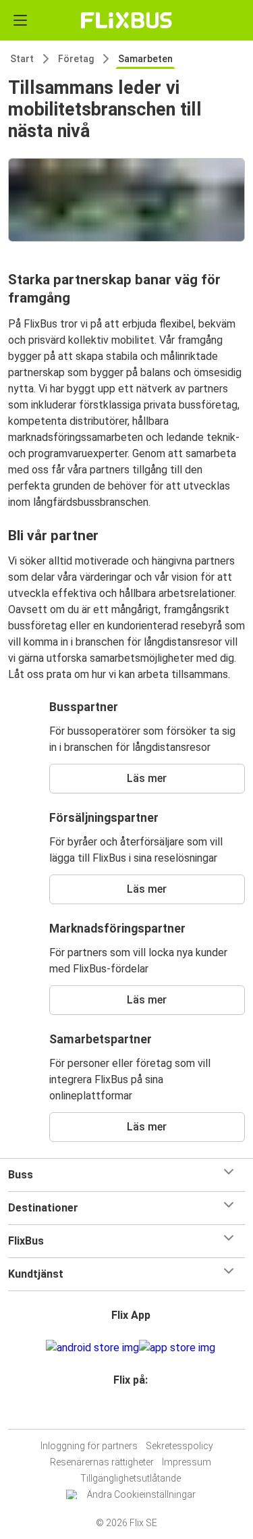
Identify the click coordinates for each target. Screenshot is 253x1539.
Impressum (186, 1462)
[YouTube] (129, 1412)
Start (22, 58)
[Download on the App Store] (177, 1348)
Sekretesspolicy (179, 1445)
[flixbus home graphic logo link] (126, 20)
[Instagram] (125, 1412)
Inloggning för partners (89, 1445)
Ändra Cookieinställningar (141, 1494)
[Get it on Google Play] (92, 1348)
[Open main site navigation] (20, 20)
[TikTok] (141, 1412)
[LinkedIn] (133, 1412)
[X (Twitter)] (137, 1412)
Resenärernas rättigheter (102, 1462)
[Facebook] (121, 1412)
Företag (76, 58)
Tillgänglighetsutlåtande (130, 1478)
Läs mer (147, 778)
